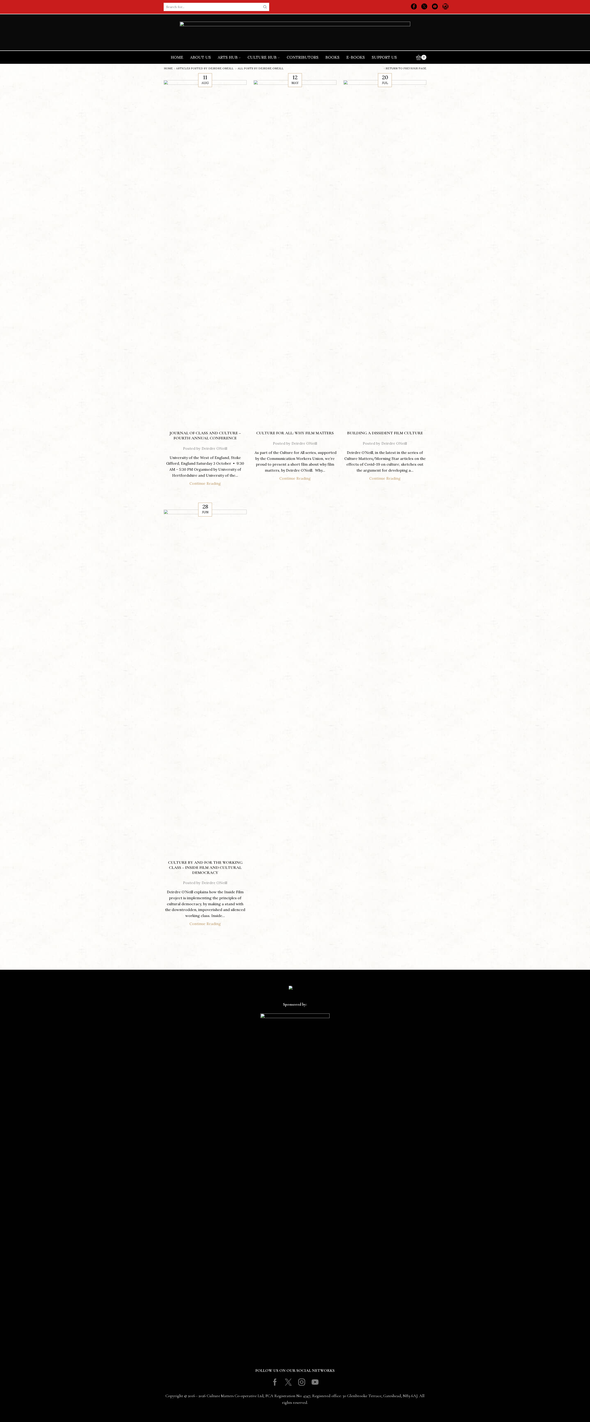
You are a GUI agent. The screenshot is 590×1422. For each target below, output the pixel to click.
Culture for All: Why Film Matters (295, 432)
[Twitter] (424, 6)
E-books (355, 57)
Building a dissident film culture (385, 432)
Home (177, 57)
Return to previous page (406, 68)
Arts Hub (228, 57)
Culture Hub (262, 57)
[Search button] (265, 7)
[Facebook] (414, 6)
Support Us (384, 57)
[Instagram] (445, 6)
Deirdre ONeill (220, 68)
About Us (200, 57)
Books (332, 57)
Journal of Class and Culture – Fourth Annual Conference (205, 435)
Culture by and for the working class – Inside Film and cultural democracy (205, 867)
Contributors (303, 57)
